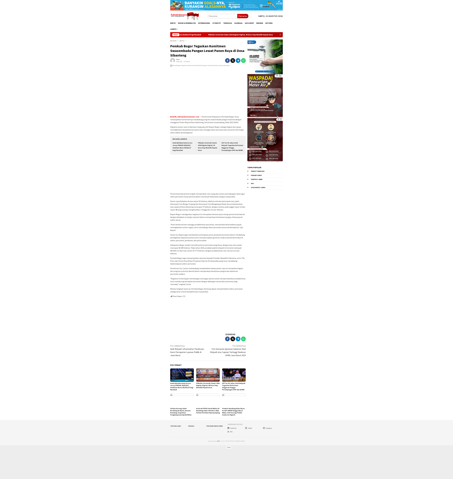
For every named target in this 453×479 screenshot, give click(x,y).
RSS (231, 432)
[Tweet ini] (232, 60)
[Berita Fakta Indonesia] (185, 15)
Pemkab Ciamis (256, 175)
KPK (252, 184)
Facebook (233, 428)
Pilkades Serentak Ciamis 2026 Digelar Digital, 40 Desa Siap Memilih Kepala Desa (207, 35)
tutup (228, 447)
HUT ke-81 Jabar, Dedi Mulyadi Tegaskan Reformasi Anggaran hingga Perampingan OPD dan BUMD (233, 386)
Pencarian (242, 16)
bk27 (218, 441)
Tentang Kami (175, 426)
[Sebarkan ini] (227, 60)
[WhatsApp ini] (243, 60)
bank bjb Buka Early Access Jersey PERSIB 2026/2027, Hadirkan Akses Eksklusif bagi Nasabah (181, 386)
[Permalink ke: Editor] (172, 60)
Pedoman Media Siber (214, 426)
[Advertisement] (208, 173)
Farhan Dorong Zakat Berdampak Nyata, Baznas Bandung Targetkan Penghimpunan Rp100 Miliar (181, 411)
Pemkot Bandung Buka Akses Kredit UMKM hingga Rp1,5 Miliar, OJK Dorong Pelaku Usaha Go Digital (233, 411)
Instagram (269, 428)
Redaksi (191, 426)
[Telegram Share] (238, 60)
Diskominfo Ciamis (258, 188)
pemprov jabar (256, 179)
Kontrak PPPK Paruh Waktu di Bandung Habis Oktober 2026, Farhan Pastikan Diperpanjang (208, 410)
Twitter (250, 428)
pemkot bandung (257, 171)
